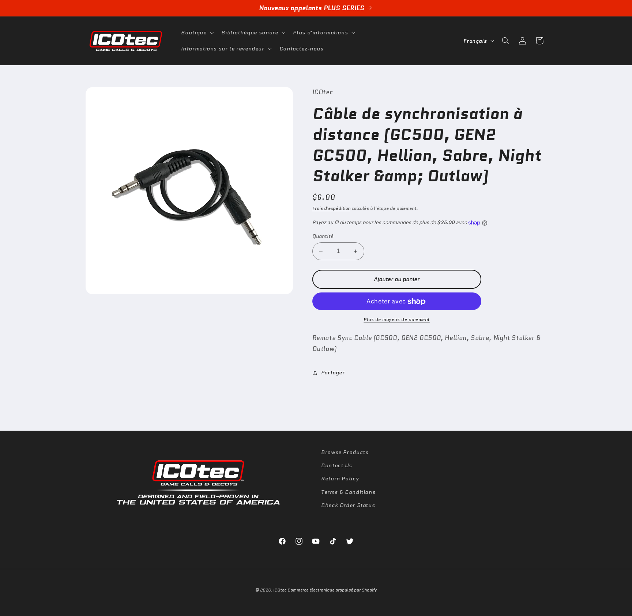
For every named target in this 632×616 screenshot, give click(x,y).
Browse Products (344, 452)
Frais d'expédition (331, 208)
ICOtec (279, 590)
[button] (197, 32)
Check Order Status (348, 505)
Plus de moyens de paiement (397, 319)
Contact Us (336, 465)
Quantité (323, 236)
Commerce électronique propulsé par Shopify (332, 590)
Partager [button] (333, 372)
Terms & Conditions (348, 492)
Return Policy (340, 478)
